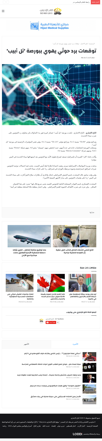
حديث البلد (46, 426)
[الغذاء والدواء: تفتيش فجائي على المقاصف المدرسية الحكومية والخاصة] (19, 283)
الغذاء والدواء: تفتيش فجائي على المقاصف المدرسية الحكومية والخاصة (20, 297)
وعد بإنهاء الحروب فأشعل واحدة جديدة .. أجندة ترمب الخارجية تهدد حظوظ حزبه (49, 375)
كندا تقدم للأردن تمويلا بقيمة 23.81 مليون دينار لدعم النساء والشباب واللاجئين (53, 297)
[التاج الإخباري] (51, 11)
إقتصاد (53, 426)
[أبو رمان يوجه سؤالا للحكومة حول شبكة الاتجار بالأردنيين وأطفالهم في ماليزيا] (82, 283)
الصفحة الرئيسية (92, 426)
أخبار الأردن (81, 426)
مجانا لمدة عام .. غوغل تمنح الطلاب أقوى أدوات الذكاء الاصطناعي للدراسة (51, 364)
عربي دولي (61, 426)
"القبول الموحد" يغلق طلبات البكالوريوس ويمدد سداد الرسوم (55, 385)
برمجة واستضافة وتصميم (91, 434)
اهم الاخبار (84, 44)
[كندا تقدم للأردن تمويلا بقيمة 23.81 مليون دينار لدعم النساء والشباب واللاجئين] (51, 283)
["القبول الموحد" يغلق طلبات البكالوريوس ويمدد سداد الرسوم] (89, 388)
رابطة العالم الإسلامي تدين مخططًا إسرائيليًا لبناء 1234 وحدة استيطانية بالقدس (63, 2)
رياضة (4, 426)
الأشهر (26, 344)
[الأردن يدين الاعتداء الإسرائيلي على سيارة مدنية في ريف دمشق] (89, 399)
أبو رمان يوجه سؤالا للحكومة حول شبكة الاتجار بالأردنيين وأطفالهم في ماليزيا (82, 297)
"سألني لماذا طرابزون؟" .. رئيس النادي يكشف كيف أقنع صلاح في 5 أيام (52, 353)
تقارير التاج (37, 426)
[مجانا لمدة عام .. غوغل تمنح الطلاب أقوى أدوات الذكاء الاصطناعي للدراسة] (89, 367)
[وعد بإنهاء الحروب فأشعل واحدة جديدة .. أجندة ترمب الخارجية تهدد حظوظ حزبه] (89, 378)
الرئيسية (92, 44)
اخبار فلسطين (71, 426)
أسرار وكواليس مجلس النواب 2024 (20, 426)
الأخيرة (75, 344)
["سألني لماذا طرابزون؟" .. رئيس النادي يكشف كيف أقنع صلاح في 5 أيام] (89, 356)
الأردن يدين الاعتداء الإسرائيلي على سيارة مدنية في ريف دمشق (56, 396)
